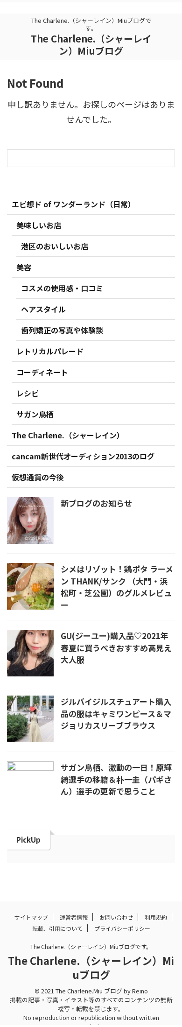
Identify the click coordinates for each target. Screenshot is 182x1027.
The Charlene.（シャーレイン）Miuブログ (91, 44)
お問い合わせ (116, 917)
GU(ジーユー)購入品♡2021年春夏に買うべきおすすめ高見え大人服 (116, 647)
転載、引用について (57, 928)
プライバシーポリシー (122, 928)
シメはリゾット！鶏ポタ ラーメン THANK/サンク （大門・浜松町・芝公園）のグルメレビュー (117, 587)
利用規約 (156, 917)
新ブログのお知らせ (96, 503)
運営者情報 (74, 917)
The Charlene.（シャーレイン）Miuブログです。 (91, 946)
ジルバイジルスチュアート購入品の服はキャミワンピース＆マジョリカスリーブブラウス (116, 713)
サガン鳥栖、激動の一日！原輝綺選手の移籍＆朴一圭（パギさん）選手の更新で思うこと (116, 779)
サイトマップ (31, 917)
